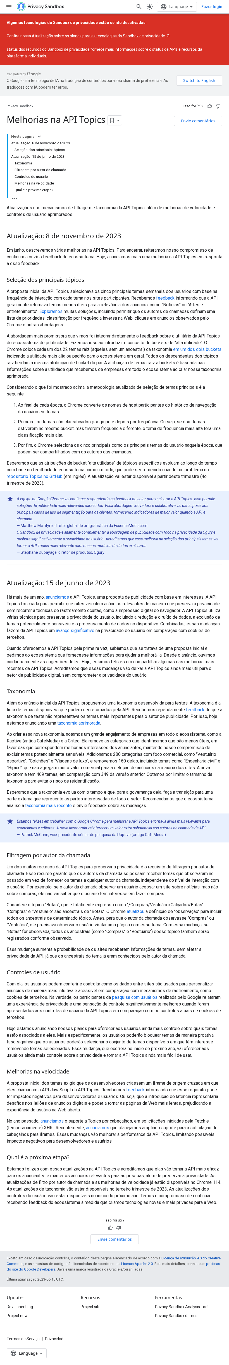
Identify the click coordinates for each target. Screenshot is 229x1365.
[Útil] (210, 106)
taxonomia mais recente (48, 805)
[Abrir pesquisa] (139, 6)
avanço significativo (75, 630)
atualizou (135, 911)
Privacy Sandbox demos (176, 1315)
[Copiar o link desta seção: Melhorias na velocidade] (74, 1072)
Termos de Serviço (23, 1339)
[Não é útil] (218, 106)
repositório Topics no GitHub (35, 476)
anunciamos (57, 597)
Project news (18, 1315)
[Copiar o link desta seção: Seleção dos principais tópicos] (90, 280)
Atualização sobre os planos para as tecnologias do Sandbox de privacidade (98, 36)
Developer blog (20, 1307)
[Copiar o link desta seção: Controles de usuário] (66, 973)
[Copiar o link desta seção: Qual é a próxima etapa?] (75, 1158)
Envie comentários (198, 120)
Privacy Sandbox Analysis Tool (181, 1307)
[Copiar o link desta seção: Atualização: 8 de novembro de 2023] (126, 236)
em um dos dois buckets (197, 349)
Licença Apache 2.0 (137, 1264)
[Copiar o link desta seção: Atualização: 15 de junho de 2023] (116, 583)
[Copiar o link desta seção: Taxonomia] (40, 692)
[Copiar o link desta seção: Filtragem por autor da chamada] (95, 855)
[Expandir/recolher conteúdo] (39, 136)
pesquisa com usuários (135, 997)
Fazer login (211, 6)
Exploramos (51, 311)
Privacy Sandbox (20, 106)
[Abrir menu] (9, 6)
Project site (91, 1307)
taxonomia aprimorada (78, 723)
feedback (165, 298)
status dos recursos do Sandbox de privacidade (48, 49)
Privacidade (55, 1339)
